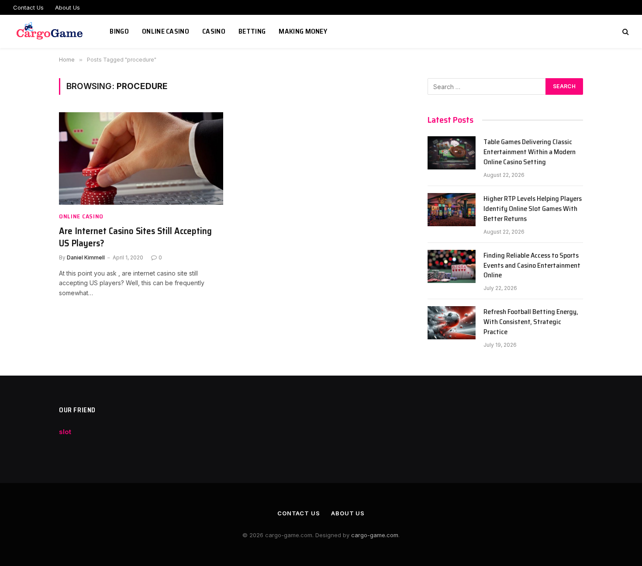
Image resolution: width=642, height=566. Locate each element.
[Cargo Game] (50, 31)
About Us (67, 7)
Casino (213, 31)
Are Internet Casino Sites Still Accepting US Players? (135, 237)
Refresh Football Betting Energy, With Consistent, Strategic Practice (530, 322)
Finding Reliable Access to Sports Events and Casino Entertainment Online (531, 266)
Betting (252, 31)
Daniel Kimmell (86, 257)
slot (65, 432)
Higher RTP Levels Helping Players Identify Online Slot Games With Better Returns (532, 209)
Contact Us (28, 7)
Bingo (119, 31)
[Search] (625, 31)
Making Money (303, 31)
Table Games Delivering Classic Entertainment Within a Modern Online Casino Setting (529, 152)
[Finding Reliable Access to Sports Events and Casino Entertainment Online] (452, 266)
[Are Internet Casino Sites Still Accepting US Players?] (141, 158)
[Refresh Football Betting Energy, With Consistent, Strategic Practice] (452, 322)
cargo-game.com (374, 534)
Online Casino (165, 31)
